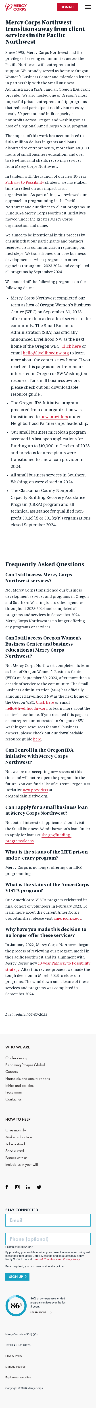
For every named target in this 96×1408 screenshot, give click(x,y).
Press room (13, 1092)
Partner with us (16, 1157)
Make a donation (18, 1137)
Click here (71, 347)
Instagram (17, 1187)
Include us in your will (21, 1164)
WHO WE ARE (17, 1047)
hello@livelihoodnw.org (46, 353)
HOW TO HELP (18, 1119)
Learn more (38, 1312)
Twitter (38, 1187)
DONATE (67, 7)
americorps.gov (67, 919)
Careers (11, 1071)
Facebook (6, 1187)
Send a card (14, 1150)
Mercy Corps (16, 7)
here (37, 739)
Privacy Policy (13, 1356)
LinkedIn (28, 1187)
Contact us (13, 1099)
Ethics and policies (19, 1085)
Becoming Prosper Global (25, 1065)
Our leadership (16, 1058)
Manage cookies (15, 1366)
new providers (54, 417)
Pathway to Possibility (24, 183)
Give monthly (15, 1130)
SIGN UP (16, 1277)
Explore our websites (18, 1377)
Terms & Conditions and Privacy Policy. (56, 1259)
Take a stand (15, 1144)
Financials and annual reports (27, 1078)
